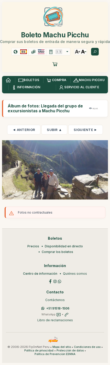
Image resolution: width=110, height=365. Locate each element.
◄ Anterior (24, 130)
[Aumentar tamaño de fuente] (77, 52)
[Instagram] (55, 281)
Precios (33, 246)
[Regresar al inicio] (8, 80)
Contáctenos (55, 300)
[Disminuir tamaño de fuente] (84, 52)
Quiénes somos (75, 273)
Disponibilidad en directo (64, 246)
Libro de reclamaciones (55, 320)
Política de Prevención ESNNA (55, 354)
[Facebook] (50, 281)
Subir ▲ (54, 130)
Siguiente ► (85, 130)
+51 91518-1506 (57, 308)
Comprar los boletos (57, 252)
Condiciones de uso (87, 347)
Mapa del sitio (61, 347)
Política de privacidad (38, 350)
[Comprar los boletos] (55, 64)
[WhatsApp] (59, 281)
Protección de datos (70, 350)
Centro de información (40, 273)
